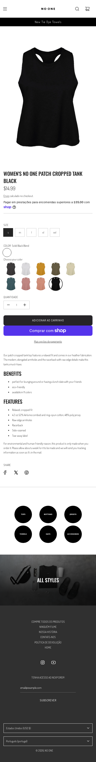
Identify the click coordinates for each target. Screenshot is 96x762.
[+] (24, 305)
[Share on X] (16, 472)
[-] (8, 305)
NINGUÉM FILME (48, 627)
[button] (11, 269)
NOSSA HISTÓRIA (48, 632)
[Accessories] (73, 534)
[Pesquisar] (77, 9)
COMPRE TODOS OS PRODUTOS (48, 621)
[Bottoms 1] (48, 514)
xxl (54, 232)
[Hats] (48, 534)
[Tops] (23, 514)
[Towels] (23, 534)
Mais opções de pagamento (48, 341)
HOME (48, 647)
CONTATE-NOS (48, 637)
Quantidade (10, 297)
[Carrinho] (87, 9)
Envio (6, 196)
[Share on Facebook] (5, 472)
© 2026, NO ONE (44, 750)
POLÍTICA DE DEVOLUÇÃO (48, 642)
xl (43, 232)
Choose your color (13, 259)
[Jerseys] (73, 514)
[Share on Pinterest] (26, 472)
